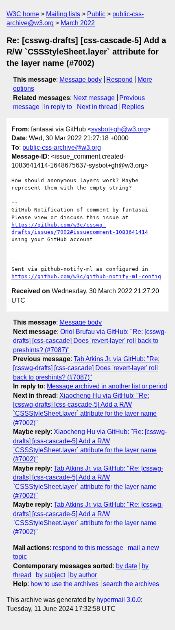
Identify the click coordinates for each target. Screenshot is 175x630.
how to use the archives (64, 583)
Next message (94, 97)
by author (83, 574)
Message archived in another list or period (107, 386)
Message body (80, 79)
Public (96, 14)
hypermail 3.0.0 (118, 599)
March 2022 (78, 23)
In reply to (58, 106)
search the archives (131, 583)
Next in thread (97, 106)
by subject (50, 574)
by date (126, 565)
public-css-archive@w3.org (61, 147)
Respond (119, 79)
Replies (133, 106)
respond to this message (88, 547)
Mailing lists (63, 14)
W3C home (23, 14)
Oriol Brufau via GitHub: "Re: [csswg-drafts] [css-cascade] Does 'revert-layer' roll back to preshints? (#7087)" (89, 340)
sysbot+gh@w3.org (119, 129)
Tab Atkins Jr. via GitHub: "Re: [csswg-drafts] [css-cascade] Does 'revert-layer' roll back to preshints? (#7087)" (86, 368)
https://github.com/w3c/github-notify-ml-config (86, 276)
